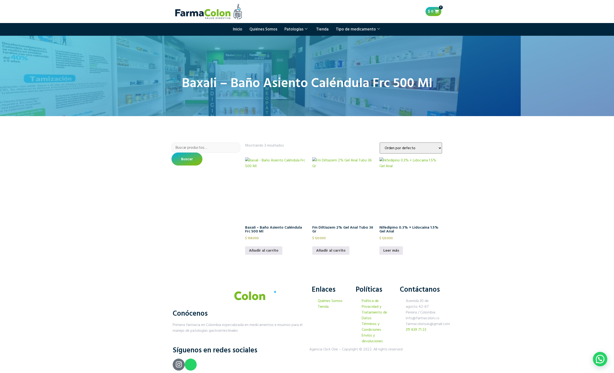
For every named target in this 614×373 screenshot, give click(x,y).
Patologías (293, 29)
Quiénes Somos (263, 29)
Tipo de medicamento (356, 29)
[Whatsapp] (191, 365)
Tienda (322, 29)
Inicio (237, 29)
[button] (600, 359)
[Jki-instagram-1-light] (179, 365)
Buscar (187, 159)
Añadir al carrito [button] (263, 250)
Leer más (391, 250)
